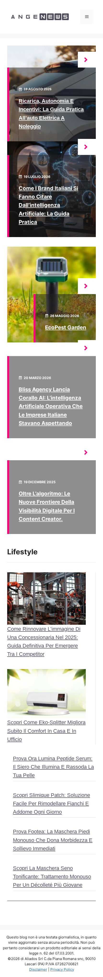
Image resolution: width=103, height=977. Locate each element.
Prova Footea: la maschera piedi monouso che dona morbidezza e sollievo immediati (52, 840)
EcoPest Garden (65, 327)
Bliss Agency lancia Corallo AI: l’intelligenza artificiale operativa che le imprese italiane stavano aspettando (51, 406)
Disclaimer (38, 969)
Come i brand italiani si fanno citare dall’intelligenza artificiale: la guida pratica (48, 205)
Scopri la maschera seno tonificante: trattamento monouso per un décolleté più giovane (52, 876)
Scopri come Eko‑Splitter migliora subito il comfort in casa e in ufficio (46, 730)
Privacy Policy (62, 969)
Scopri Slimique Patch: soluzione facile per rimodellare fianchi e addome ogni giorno (51, 803)
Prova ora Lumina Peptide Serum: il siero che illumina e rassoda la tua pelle (53, 766)
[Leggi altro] (87, 60)
